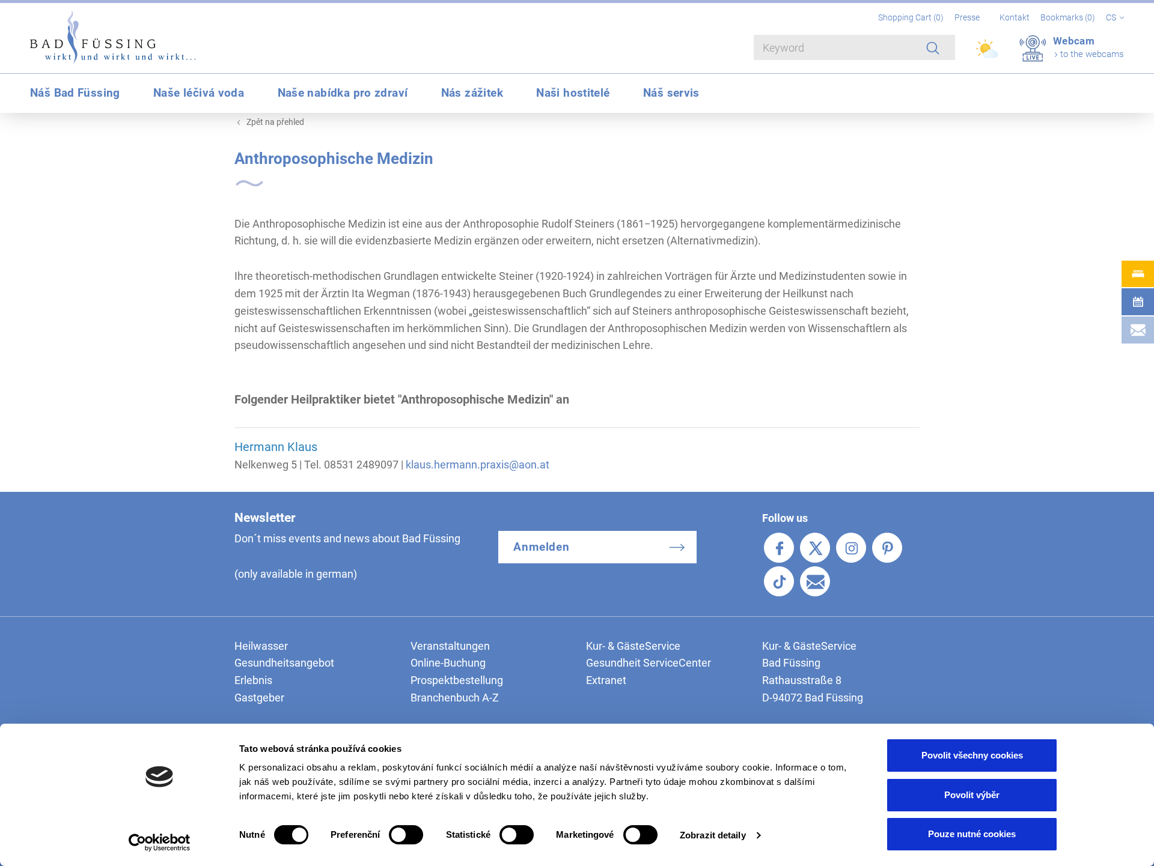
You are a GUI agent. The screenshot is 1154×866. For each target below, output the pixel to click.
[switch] (406, 834)
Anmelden (541, 547)
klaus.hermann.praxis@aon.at (477, 464)
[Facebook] (779, 548)
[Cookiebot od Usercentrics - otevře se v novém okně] (159, 843)
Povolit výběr (972, 795)
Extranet (606, 680)
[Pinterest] (887, 548)
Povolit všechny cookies (972, 755)
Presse (967, 17)
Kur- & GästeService (633, 646)
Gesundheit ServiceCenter (648, 662)
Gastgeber (259, 697)
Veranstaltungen (450, 646)
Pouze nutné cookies (972, 834)
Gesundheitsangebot (284, 662)
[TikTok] (779, 581)
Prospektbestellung (457, 680)
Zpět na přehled (275, 122)
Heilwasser (261, 646)
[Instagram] (851, 548)
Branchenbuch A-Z (455, 697)
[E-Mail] (815, 581)
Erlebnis (253, 680)
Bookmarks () (1068, 17)
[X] (815, 548)
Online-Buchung (448, 662)
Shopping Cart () (911, 17)
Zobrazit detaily (713, 835)
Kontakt (1015, 17)
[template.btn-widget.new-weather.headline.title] (988, 54)
